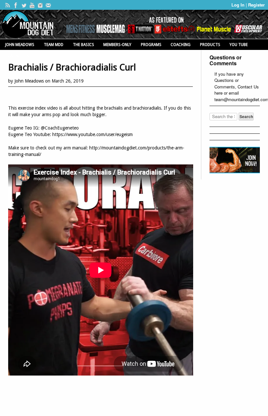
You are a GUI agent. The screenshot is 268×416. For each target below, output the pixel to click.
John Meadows (29, 81)
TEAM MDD (53, 44)
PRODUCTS (210, 44)
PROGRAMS (151, 44)
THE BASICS (83, 44)
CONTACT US (17, 56)
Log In (238, 5)
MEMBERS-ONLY (117, 44)
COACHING (181, 44)
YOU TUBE (238, 44)
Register (256, 5)
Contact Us (248, 87)
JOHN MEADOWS (19, 44)
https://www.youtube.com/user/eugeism (92, 134)
